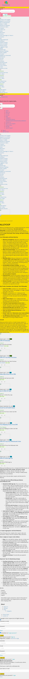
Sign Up (13, 637)
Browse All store (4, 92)
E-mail (1, 646)
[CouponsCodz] (6, 6)
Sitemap (7, 126)
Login (13, 659)
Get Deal (2, 379)
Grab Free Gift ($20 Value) (7, 408)
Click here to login (15, 638)
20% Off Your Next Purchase (8, 357)
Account (7, 113)
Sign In (6, 14)
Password (2, 626)
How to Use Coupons (10, 123)
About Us (8, 112)
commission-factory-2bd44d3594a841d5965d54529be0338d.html (16, 120)
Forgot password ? (12, 633)
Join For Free (6, 131)
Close (1, 676)
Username (2, 640)
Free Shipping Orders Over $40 (9, 424)
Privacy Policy (9, 125)
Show (1, 630)
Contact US (8, 122)
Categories (8, 118)
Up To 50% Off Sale (5, 391)
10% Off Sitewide (5, 340)
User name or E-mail (4, 668)
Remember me (4, 633)
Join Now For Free (7, 16)
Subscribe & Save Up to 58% (8, 374)
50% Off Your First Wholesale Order (10, 441)
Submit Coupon (9, 128)
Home (7, 110)
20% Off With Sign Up (6, 458)
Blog (7, 116)
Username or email (4, 621)
